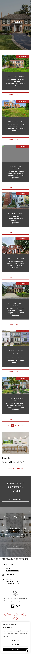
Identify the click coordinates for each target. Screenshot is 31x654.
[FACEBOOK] (4, 614)
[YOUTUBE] (22, 614)
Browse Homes (15, 499)
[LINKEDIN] (13, 614)
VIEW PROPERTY (16, 95)
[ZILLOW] (13, 618)
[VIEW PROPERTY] (15, 93)
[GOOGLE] (26, 614)
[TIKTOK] (17, 614)
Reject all (15, 640)
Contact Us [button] (15, 546)
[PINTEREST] (17, 618)
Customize (15, 644)
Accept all (15, 649)
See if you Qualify (15, 468)
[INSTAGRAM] (8, 614)
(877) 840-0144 (11, 576)
